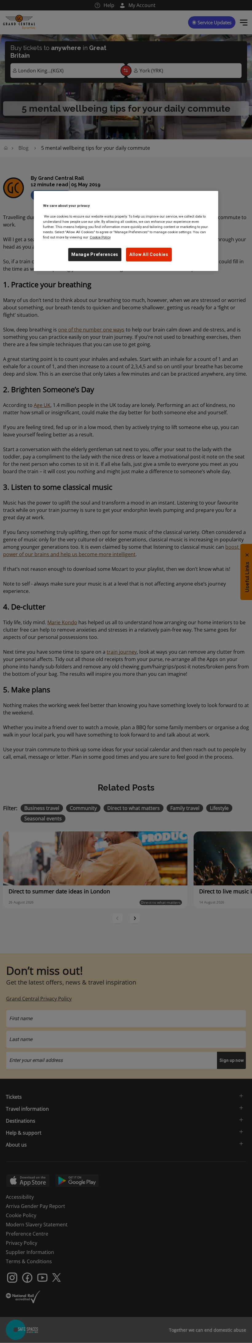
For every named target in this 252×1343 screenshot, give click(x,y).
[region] (126, 231)
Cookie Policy (100, 237)
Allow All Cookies (148, 254)
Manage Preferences (94, 254)
